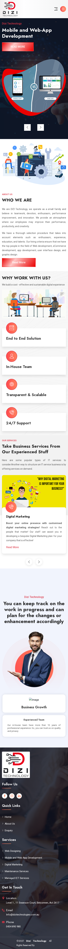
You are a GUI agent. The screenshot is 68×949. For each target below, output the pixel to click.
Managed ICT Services (17, 878)
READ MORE (18, 46)
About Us (10, 823)
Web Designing (13, 850)
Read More (18, 262)
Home (8, 816)
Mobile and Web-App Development (23, 857)
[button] (27, 127)
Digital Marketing (13, 864)
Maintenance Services (31, 516)
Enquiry (9, 830)
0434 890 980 (13, 926)
